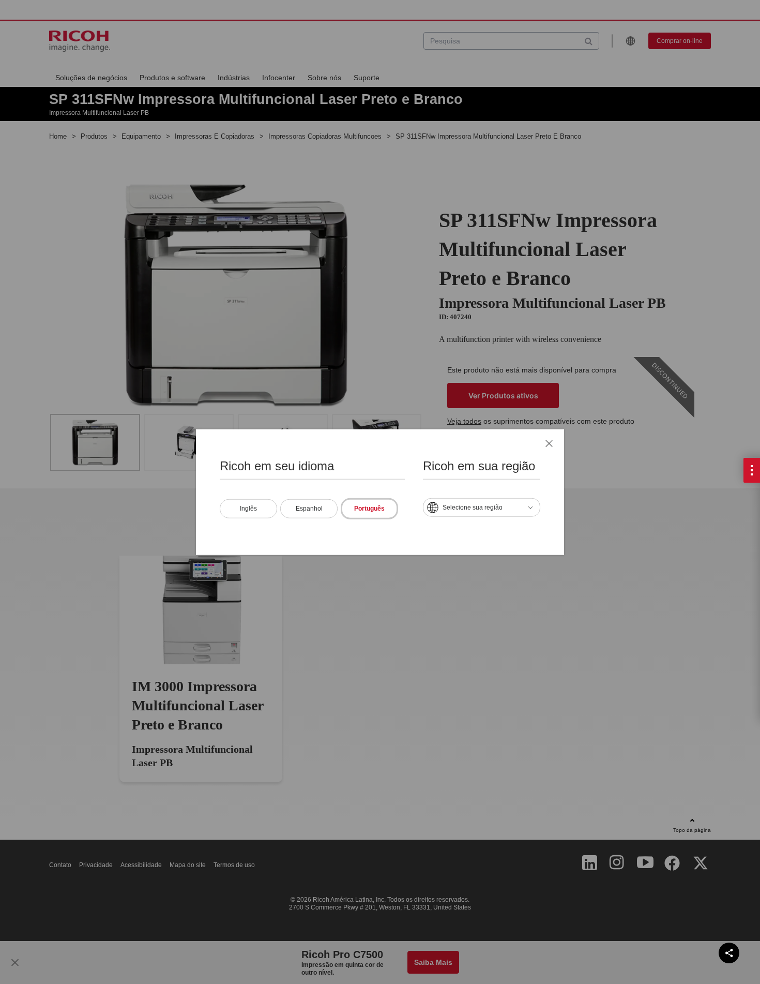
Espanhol (309, 508)
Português (369, 508)
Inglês (248, 508)
